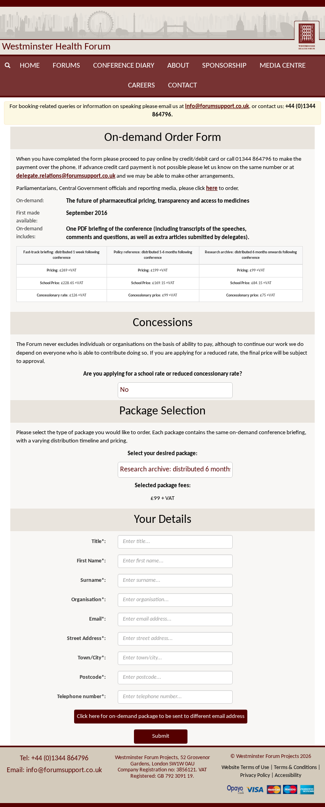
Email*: (97, 619)
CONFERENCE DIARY (123, 66)
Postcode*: (93, 677)
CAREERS (141, 85)
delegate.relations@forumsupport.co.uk (65, 176)
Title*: (99, 542)
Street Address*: (86, 639)
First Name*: (91, 561)
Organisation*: (88, 600)
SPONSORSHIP (224, 66)
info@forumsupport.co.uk (217, 107)
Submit (160, 736)
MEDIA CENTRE (283, 66)
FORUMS (66, 66)
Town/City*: (92, 658)
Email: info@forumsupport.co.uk (54, 770)
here (212, 189)
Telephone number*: (81, 697)
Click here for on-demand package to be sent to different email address (161, 717)
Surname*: (93, 580)
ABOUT (178, 66)
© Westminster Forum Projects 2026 (270, 757)
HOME (30, 66)
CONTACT (182, 85)
